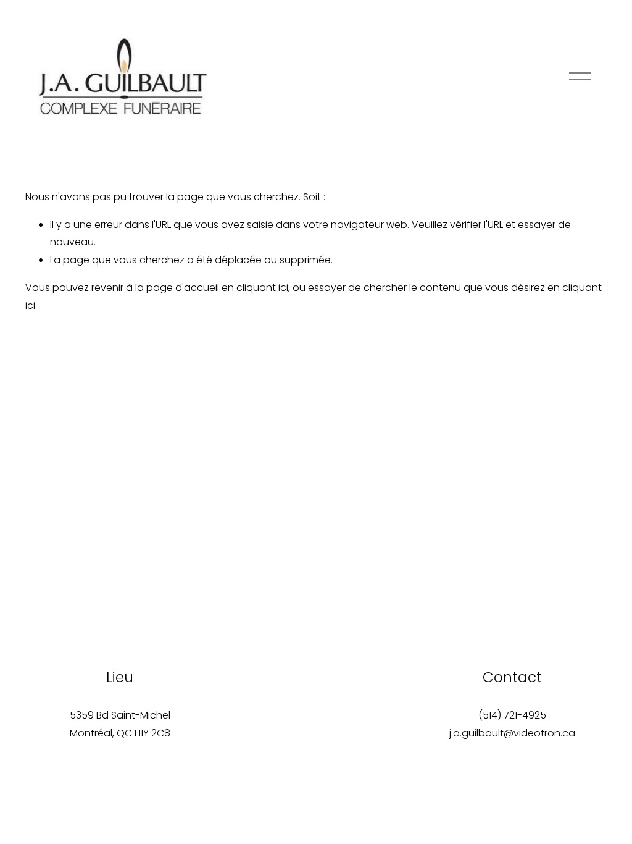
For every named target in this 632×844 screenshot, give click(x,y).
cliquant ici (262, 288)
